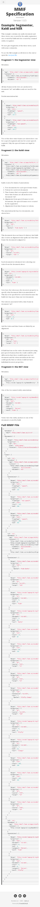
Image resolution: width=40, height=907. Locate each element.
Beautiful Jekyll (23, 903)
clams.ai (26, 901)
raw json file (12, 55)
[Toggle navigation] (3, 2)
